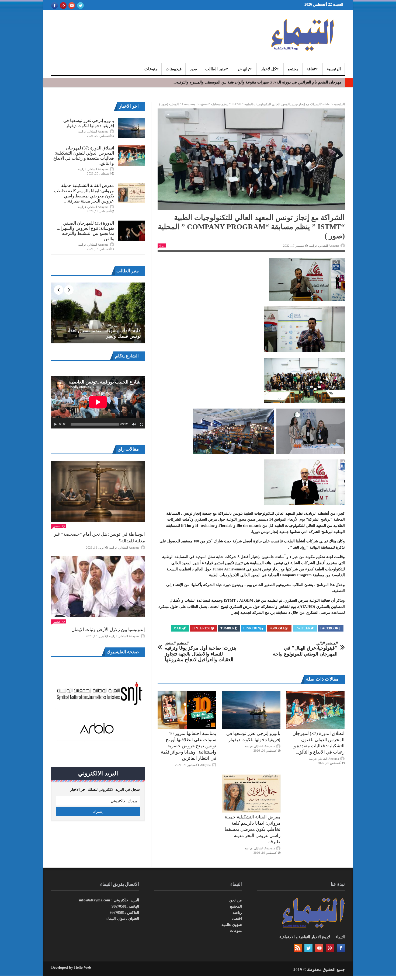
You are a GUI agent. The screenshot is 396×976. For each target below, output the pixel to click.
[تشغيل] (55, 424)
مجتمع (293, 69)
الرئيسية (334, 69)
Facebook (329, 628)
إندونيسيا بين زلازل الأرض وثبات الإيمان (108, 629)
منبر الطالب (215, 69)
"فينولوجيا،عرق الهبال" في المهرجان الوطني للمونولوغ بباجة (305, 649)
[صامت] (134, 424)
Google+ (277, 628)
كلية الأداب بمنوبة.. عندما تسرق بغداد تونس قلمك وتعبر (104, 333)
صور (193, 69)
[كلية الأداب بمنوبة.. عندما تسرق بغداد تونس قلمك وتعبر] (98, 313)
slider (327, 104)
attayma (205, 764)
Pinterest (201, 628)
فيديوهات (174, 69)
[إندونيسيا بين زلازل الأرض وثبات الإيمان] (98, 586)
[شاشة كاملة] (142, 424)
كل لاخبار (268, 69)
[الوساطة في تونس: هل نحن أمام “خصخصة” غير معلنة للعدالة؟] (98, 491)
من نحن (235, 900)
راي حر (243, 69)
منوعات (151, 69)
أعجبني (57, 526)
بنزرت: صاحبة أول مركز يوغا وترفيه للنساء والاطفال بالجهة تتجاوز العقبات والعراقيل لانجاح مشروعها (200, 652)
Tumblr (227, 628)
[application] (98, 402)
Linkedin (251, 628)
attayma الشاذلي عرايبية (324, 245)
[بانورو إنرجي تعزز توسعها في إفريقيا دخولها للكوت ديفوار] (251, 710)
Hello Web (82, 967)
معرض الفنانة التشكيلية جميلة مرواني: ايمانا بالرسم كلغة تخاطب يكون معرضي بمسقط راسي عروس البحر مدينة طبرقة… (252, 829)
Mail (177, 628)
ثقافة (311, 69)
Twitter (303, 628)
